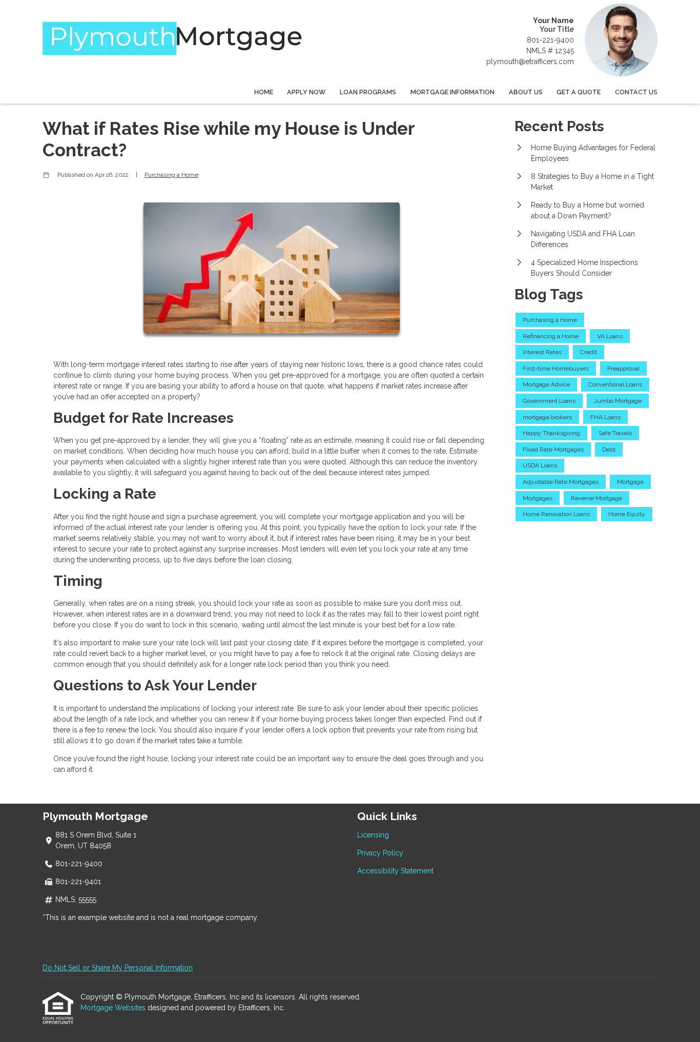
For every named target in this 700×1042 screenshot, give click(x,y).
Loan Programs (368, 92)
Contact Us (636, 92)
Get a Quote (579, 92)
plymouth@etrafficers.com (530, 61)
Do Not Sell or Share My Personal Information (118, 968)
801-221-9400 (550, 40)
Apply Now (306, 92)
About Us (526, 92)
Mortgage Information (452, 92)
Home (263, 92)
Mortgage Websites (114, 1008)
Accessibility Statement (395, 871)
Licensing (373, 835)
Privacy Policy (380, 853)
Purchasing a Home (171, 174)
